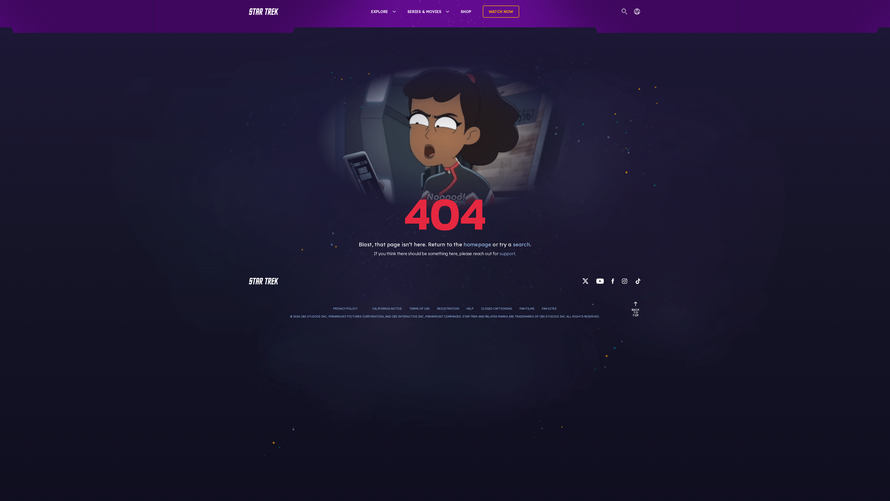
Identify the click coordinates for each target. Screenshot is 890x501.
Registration (448, 308)
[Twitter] (585, 281)
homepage (477, 244)
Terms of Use (419, 308)
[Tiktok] (638, 281)
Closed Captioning (496, 308)
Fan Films (527, 308)
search (521, 244)
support (507, 253)
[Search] (624, 12)
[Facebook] (612, 281)
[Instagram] (625, 281)
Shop (466, 11)
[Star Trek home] (264, 281)
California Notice (387, 308)
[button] (264, 12)
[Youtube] (600, 281)
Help (470, 308)
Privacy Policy (345, 308)
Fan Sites (549, 308)
